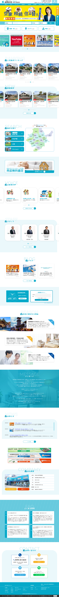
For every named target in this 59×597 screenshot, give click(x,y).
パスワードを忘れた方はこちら (48, 302)
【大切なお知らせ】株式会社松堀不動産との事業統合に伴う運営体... (19, 435)
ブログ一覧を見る (29, 280)
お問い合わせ (46, 4)
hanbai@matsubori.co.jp (39, 484)
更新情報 (12, 589)
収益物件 (23, 4)
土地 (11, 4)
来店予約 (40, 4)
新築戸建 (32, 587)
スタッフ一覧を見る (29, 246)
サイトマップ (24, 590)
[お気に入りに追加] (2, 72)
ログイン (52, 4)
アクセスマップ (7, 589)
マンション (17, 4)
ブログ (12, 587)
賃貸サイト (23, 489)
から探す (13, 28)
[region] (29, 429)
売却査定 (29, 4)
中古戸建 (32, 589)
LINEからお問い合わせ (39, 574)
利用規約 (24, 589)
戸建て (6, 4)
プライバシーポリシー (26, 587)
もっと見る (29, 441)
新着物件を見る (28, 113)
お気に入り (54, 2)
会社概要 (34, 4)
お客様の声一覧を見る (28, 208)
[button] (28, 48)
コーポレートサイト (11, 489)
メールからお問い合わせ (20, 574)
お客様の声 (6, 590)
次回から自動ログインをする (42, 298)
